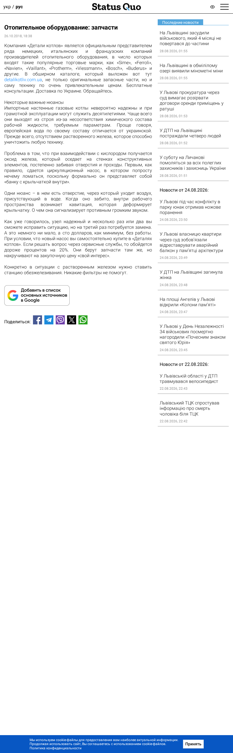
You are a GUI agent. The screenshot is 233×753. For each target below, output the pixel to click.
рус (19, 6)
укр (7, 6)
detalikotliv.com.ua (23, 79)
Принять (193, 744)
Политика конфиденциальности (56, 748)
